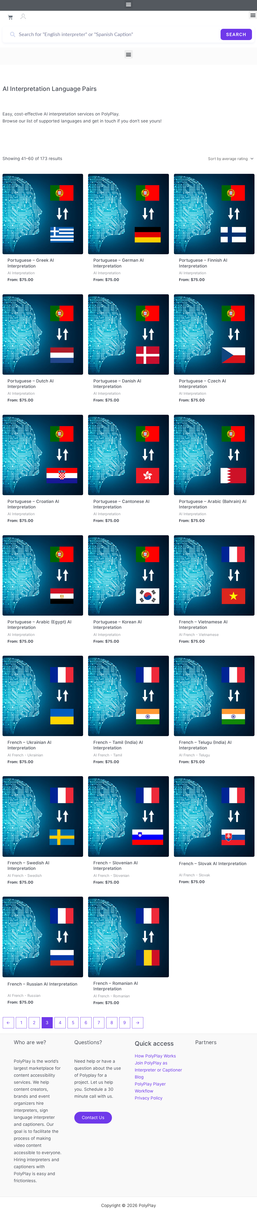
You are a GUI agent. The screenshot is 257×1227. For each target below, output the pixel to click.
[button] (128, 4)
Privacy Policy (148, 1098)
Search (236, 34)
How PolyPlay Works (155, 1055)
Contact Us (93, 1117)
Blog (139, 1076)
